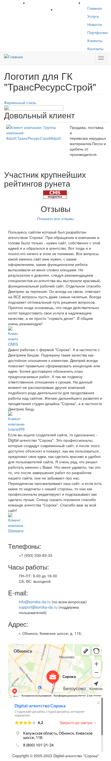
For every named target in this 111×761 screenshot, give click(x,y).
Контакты (95, 48)
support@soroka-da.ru (38, 607)
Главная (94, 8)
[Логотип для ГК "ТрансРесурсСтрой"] (33, 119)
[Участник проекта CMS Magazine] (55, 194)
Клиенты (94, 40)
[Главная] (13, 56)
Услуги (93, 16)
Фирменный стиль (20, 102)
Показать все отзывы (55, 218)
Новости (94, 24)
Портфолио (97, 32)
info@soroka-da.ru (35, 601)
